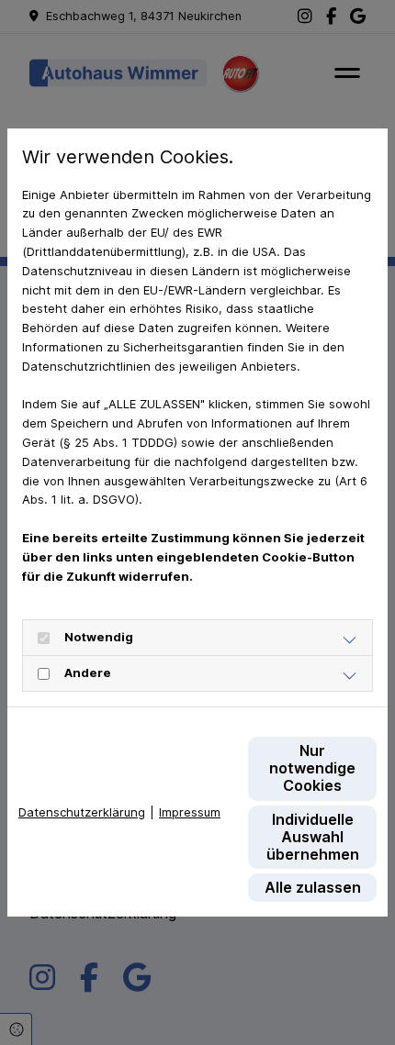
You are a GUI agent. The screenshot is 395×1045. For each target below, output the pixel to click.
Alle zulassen (313, 887)
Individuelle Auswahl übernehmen (312, 836)
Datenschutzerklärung (81, 812)
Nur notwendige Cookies (312, 768)
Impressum (189, 812)
